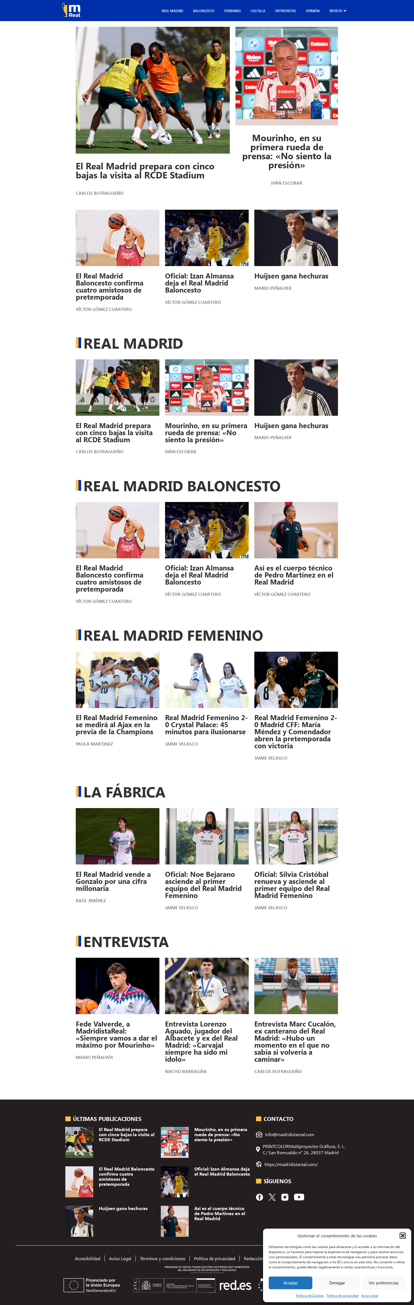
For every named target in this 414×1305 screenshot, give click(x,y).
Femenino (232, 10)
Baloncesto (203, 10)
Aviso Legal (369, 1295)
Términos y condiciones (162, 1258)
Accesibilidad (87, 1258)
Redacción (254, 1258)
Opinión (313, 10)
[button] (403, 1235)
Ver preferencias (384, 1282)
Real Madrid (172, 10)
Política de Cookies (310, 1295)
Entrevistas (285, 10)
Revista (336, 10)
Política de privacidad (343, 1295)
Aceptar (290, 1282)
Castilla (258, 10)
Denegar (337, 1282)
